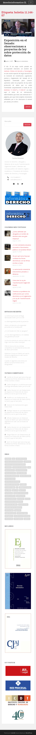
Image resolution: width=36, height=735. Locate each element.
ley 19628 (8, 490)
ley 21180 (15, 490)
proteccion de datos (11, 504)
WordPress (29, 733)
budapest (8, 459)
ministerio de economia (21, 493)
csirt (29, 467)
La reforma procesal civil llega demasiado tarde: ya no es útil (14, 317)
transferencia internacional (22, 516)
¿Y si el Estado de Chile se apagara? (16, 331)
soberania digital (22, 513)
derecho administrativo (12, 476)
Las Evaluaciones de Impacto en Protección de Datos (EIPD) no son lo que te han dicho (17, 392)
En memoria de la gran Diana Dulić (16, 406)
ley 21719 (22, 490)
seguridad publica (10, 513)
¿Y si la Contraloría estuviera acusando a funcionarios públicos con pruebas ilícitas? (22, 247)
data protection (9, 470)
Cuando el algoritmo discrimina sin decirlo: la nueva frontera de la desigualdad (16, 362)
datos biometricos (21, 470)
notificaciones (21, 496)
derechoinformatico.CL (14, 2)
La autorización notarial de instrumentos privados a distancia (21, 271)
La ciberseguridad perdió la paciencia (16, 321)
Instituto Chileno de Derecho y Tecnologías (18, 71)
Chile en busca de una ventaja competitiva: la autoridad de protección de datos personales (17, 348)
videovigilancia (18, 519)
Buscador (8, 121)
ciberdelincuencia (21, 459)
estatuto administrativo (11, 484)
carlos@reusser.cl (16, 179)
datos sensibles (21, 473)
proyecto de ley (23, 504)
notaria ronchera (10, 496)
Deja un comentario (22, 61)
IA (17, 487)
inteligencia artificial (25, 487)
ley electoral (8, 493)
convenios (8, 467)
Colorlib (13, 733)
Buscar (27, 125)
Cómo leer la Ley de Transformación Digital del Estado (21, 282)
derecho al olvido (25, 476)
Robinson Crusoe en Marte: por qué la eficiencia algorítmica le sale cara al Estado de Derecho (17, 355)
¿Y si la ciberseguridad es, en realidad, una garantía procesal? (17, 336)
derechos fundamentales (12, 481)
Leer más (28, 107)
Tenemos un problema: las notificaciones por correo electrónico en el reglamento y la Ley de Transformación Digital (22, 296)
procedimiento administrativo (13, 501)
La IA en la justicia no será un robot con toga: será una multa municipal (17, 341)
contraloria (27, 461)
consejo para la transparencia (13, 461)
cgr (13, 459)
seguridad (18, 510)
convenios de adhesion (19, 467)
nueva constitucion (10, 499)
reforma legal (9, 510)
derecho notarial (10, 479)
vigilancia (27, 519)
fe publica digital (10, 487)
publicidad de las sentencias (13, 507)
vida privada (8, 519)
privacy (28, 499)
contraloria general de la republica (15, 464)
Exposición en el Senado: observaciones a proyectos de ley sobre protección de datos (17, 47)
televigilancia (9, 516)
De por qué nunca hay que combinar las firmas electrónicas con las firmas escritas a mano (18, 379)
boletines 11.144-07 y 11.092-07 (14, 90)
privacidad (21, 499)
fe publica (23, 484)
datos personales (10, 473)
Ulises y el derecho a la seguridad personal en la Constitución (15, 326)
